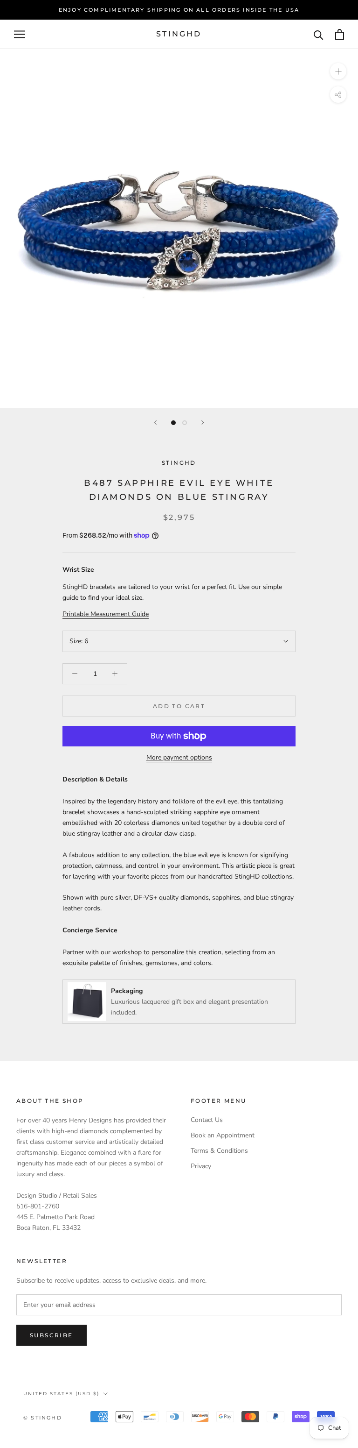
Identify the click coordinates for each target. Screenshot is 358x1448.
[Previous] (155, 422)
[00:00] (179, 228)
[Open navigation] (19, 34)
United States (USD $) (61, 1394)
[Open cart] (339, 34)
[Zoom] (338, 71)
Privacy (201, 1166)
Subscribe (51, 1335)
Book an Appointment (223, 1135)
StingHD (179, 462)
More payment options (179, 757)
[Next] (202, 422)
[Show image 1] (173, 422)
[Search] (319, 34)
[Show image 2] (184, 422)
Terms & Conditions (219, 1150)
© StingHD (42, 1417)
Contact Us (207, 1119)
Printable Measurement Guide (105, 614)
